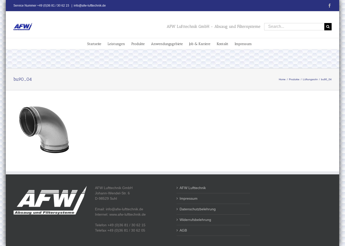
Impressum (189, 198)
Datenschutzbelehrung (198, 209)
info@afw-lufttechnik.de (90, 5)
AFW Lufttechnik (193, 188)
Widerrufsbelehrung (195, 220)
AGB (183, 230)
